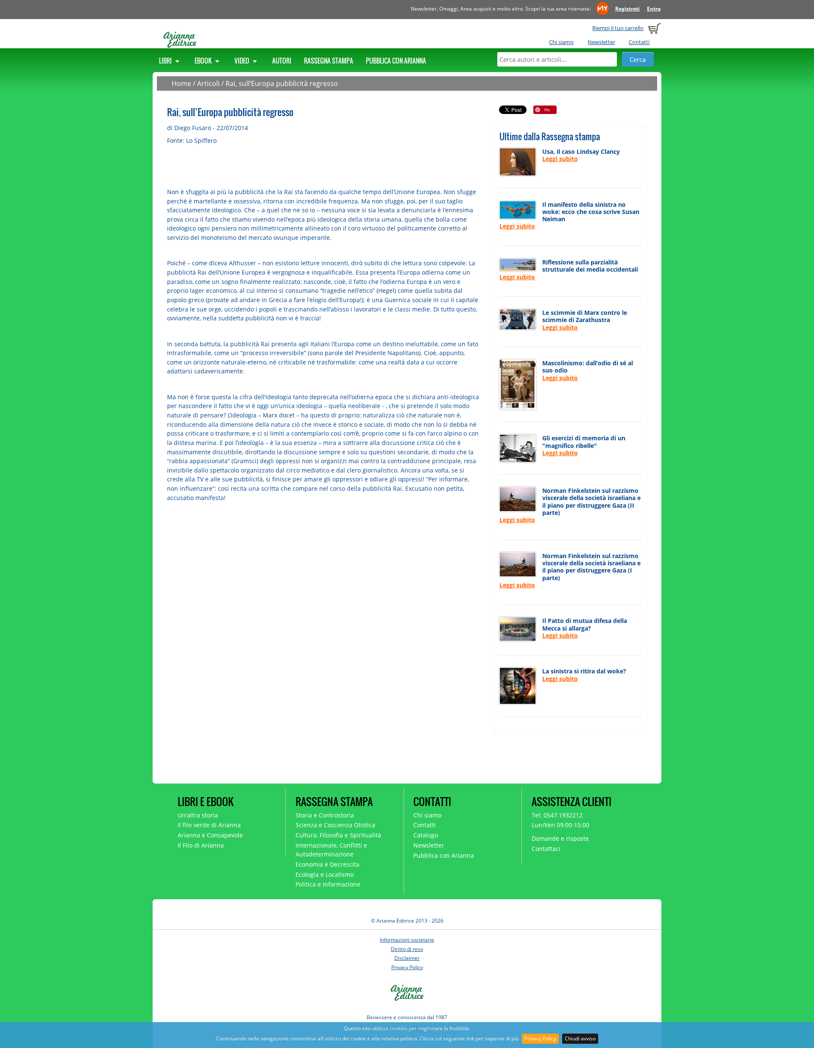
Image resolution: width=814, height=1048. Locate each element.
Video (242, 60)
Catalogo (425, 835)
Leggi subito (560, 159)
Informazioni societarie (407, 939)
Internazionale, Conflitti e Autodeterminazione (331, 849)
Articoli (208, 83)
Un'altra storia (198, 815)
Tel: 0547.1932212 (557, 815)
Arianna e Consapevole (210, 835)
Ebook (204, 60)
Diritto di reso (407, 949)
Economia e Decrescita (327, 864)
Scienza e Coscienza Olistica (335, 825)
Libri (166, 60)
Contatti (639, 42)
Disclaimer (407, 958)
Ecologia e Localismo (324, 874)
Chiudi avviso (580, 1038)
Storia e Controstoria (324, 815)
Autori (281, 60)
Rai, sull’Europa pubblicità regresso (282, 83)
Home (181, 83)
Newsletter (601, 42)
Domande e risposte (560, 838)
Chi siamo (561, 42)
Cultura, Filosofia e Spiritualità (338, 835)
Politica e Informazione (327, 884)
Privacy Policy (540, 1038)
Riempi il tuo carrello (618, 28)
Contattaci (546, 849)
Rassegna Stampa (328, 60)
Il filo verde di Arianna (209, 825)
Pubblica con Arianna (396, 60)
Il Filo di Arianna (201, 845)
